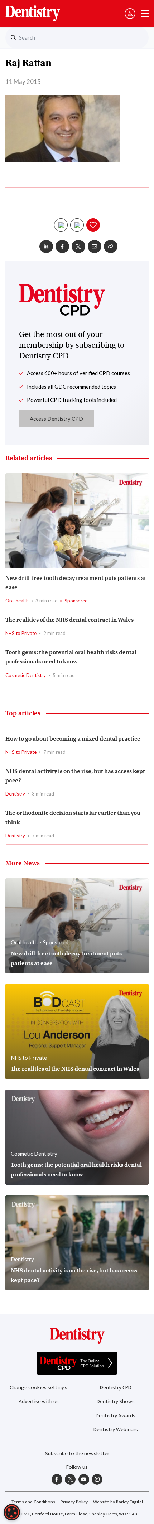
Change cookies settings (38, 1387)
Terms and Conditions (33, 1502)
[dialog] (12, 1512)
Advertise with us (39, 1401)
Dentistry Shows (116, 1401)
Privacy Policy (74, 1502)
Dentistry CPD (115, 1387)
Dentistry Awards (115, 1415)
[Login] (130, 13)
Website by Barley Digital (118, 1502)
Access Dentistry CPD (56, 418)
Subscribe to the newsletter (77, 1453)
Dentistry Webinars (115, 1429)
